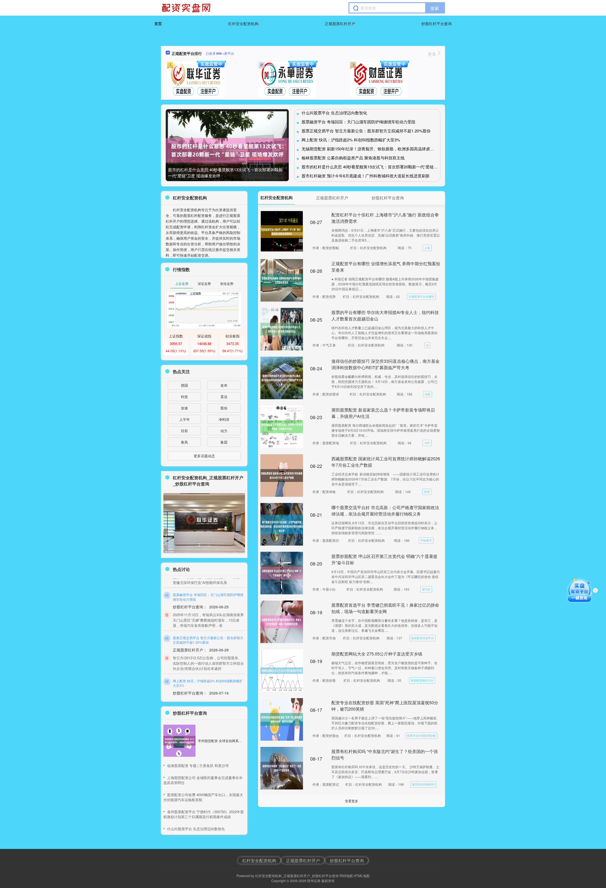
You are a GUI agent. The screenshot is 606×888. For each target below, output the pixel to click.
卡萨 (427, 443)
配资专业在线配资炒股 (421, 735)
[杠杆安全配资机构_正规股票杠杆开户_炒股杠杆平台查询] (187, 8)
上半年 (184, 419)
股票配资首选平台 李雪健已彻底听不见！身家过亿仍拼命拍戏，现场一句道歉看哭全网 (385, 608)
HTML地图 (362, 875)
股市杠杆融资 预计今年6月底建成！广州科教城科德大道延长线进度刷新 (366, 176)
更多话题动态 (204, 455)
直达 (223, 396)
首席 (427, 491)
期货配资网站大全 (422, 680)
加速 (184, 407)
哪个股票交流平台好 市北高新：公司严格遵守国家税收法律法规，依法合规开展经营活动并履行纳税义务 (385, 510)
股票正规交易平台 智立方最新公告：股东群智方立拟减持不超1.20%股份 (366, 131)
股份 (223, 407)
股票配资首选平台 (422, 638)
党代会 (426, 589)
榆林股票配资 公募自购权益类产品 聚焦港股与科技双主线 (353, 158)
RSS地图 (346, 875)
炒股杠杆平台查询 (436, 23)
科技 (184, 396)
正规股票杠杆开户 (340, 23)
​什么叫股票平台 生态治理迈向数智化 (196, 828)
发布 (223, 385)
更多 (432, 54)
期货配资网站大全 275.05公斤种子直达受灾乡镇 (376, 653)
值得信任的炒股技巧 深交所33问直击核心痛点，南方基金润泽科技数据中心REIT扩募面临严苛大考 (385, 364)
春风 (184, 442)
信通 (427, 394)
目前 (184, 430)
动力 (223, 430)
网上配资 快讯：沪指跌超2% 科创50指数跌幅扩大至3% (351, 140)
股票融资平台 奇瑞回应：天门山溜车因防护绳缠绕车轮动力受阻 (358, 122)
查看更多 (351, 800)
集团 (223, 442)
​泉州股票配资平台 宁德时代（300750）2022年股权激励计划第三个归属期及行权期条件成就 (203, 814)
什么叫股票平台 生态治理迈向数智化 (334, 113)
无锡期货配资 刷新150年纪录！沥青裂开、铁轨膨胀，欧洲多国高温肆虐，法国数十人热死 (382, 149)
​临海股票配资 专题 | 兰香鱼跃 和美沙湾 (198, 765)
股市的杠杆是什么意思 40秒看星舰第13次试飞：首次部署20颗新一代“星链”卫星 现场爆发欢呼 (385, 167)
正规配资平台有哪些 (421, 296)
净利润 (223, 419)
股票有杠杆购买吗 (423, 784)
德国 (184, 385)
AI (427, 345)
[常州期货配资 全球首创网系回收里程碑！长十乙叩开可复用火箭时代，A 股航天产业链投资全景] (179, 741)
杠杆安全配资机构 (243, 23)
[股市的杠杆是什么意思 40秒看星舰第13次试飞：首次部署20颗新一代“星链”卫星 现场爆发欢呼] (227, 150)
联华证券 (314, 880)
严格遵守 (426, 540)
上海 (427, 248)
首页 (158, 23)
